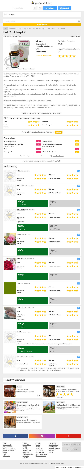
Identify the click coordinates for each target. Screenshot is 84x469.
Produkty (17, 28)
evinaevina (20, 259)
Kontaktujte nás (7, 445)
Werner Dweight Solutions (56, 463)
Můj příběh (26, 452)
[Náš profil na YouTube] (68, 436)
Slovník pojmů (53, 447)
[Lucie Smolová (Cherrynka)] (10, 313)
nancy (19, 234)
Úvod (11, 28)
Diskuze (25, 443)
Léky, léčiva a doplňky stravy (33, 28)
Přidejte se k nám (7, 447)
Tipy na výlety (53, 443)
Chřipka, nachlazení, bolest (55, 28)
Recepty (25, 447)
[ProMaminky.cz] (42, 3)
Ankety (51, 452)
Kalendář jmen (40, 452)
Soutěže (51, 450)
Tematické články (27, 450)
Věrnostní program (54, 448)
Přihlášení (64, 8)
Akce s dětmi (39, 450)
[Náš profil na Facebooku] (15, 436)
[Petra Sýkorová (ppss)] (10, 288)
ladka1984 (20, 185)
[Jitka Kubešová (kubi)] (10, 176)
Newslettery (72, 449)
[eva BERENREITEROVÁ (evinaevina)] (10, 264)
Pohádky (38, 443)
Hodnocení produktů (41, 454)
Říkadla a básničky (28, 454)
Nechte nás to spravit (56, 113)
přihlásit (58, 132)
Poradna (25, 448)
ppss (18, 283)
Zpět (5, 28)
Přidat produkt (42, 25)
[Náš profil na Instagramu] (42, 436)
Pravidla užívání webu (9, 448)
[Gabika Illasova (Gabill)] (10, 337)
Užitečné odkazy (53, 445)
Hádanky (25, 458)
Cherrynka (20, 307)
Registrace (50, 8)
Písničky (38, 445)
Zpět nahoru (6, 456)
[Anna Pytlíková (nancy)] (10, 239)
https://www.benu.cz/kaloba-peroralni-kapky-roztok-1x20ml (69, 49)
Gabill (19, 332)
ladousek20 (21, 210)
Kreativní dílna (27, 445)
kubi (18, 171)
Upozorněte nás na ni (57, 156)
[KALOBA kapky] (19, 54)
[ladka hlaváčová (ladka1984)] (10, 190)
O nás (4, 443)
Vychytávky (39, 448)
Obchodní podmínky (8, 450)
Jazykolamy (26, 456)
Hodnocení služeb (41, 456)
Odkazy (5, 452)
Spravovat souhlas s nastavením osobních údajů (69, 467)
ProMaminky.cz (32, 463)
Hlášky (38, 447)
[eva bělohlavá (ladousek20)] (10, 215)
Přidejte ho (57, 161)
